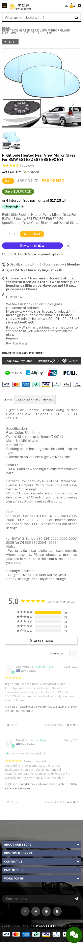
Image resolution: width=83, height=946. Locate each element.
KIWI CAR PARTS (46, 926)
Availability (11, 172)
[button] (69, 725)
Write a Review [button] (43, 641)
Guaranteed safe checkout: (23, 353)
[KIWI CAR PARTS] (41, 933)
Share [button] (13, 725)
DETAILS (8, 399)
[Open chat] (74, 935)
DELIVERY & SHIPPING (28, 399)
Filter (12, 41)
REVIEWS (48, 399)
